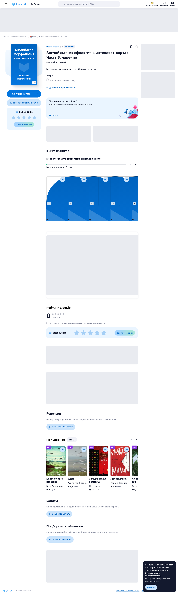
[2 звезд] (19, 117)
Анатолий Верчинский (56, 62)
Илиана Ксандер (119, 483)
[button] (24, 64)
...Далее (155, 581)
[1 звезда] (13, 117)
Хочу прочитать (21, 93)
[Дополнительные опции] (38, 94)
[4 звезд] (29, 117)
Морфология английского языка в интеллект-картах (73, 158)
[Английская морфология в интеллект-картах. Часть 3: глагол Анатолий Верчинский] (98, 191)
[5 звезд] (34, 117)
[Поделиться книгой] (136, 46)
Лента (37, 4)
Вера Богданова (54, 486)
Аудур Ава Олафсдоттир (80, 483)
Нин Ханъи (94, 486)
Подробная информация (59, 87)
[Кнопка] (130, 165)
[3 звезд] (24, 117)
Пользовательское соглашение (127, 591)
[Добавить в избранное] (131, 46)
